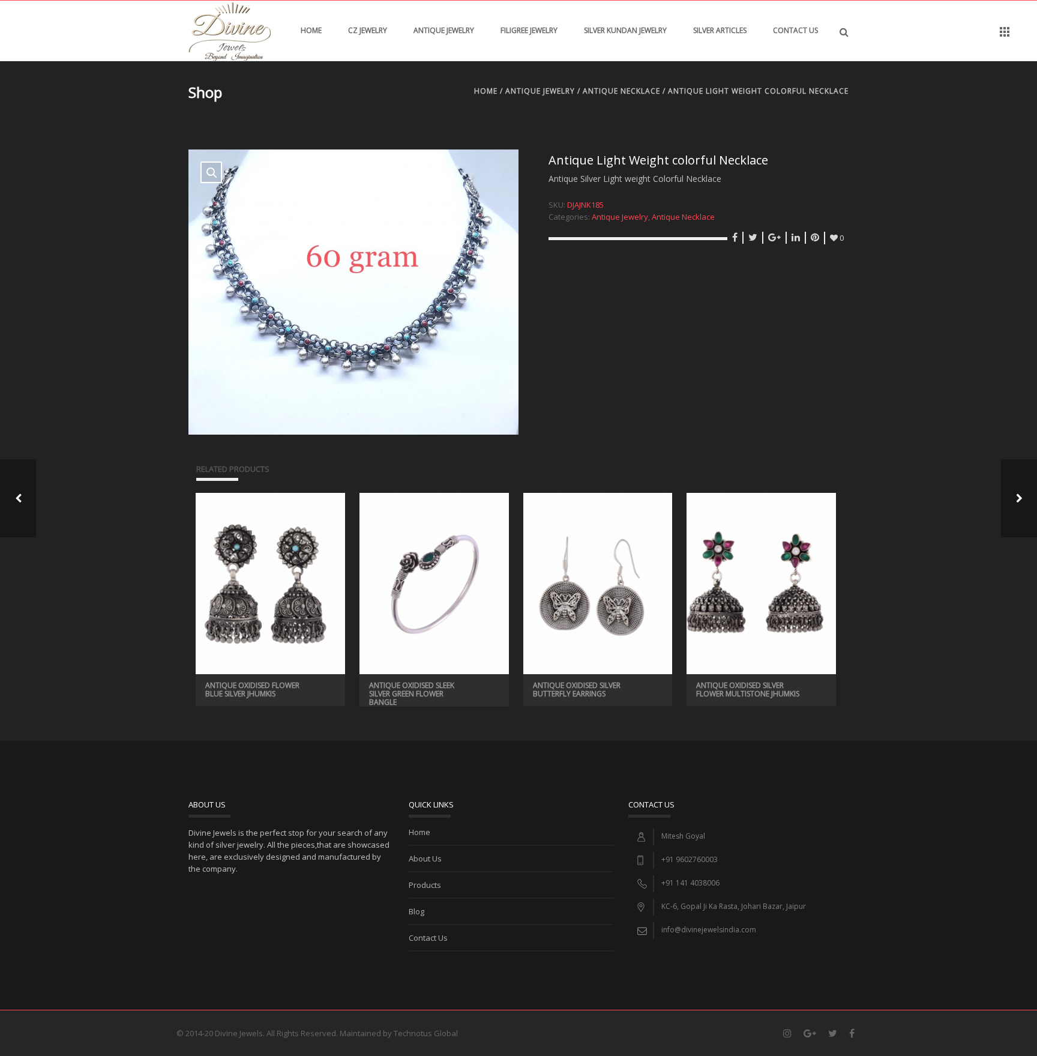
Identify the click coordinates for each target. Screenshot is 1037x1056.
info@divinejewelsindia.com (708, 930)
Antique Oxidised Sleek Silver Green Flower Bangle (411, 693)
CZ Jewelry (367, 30)
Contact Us (795, 30)
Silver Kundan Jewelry (625, 30)
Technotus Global (426, 1033)
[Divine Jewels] (229, 30)
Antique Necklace (621, 91)
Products (425, 884)
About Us (425, 858)
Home (311, 30)
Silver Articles (720, 30)
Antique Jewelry (443, 30)
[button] (211, 172)
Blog (416, 911)
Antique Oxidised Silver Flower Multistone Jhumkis (747, 689)
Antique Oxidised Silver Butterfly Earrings (577, 689)
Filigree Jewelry (529, 30)
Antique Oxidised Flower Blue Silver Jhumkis (252, 689)
